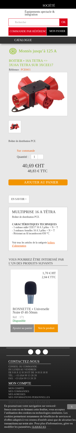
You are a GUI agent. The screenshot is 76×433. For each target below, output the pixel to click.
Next (60, 301)
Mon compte (16, 388)
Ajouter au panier (22, 328)
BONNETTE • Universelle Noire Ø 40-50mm (31, 310)
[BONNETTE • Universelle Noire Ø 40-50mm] (34, 287)
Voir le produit (46, 328)
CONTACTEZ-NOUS (23, 361)
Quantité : (23, 156)
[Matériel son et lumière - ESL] (20, 11)
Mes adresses (16, 394)
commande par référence (29, 31)
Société (49, 5)
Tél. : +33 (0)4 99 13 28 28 (22, 375)
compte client (63, 5)
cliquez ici (39, 427)
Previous (14, 301)
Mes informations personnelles (29, 397)
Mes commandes (18, 391)
